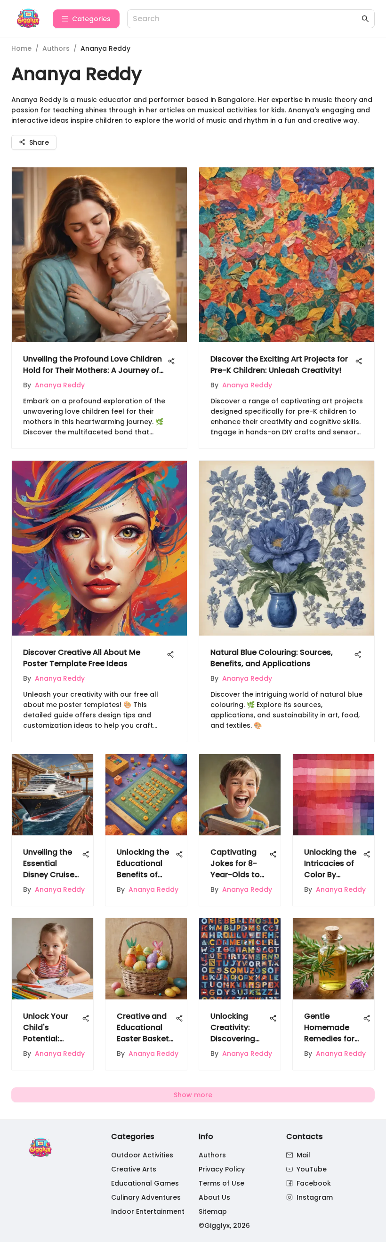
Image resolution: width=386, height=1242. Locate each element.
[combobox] (246, 19)
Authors (56, 48)
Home (21, 48)
